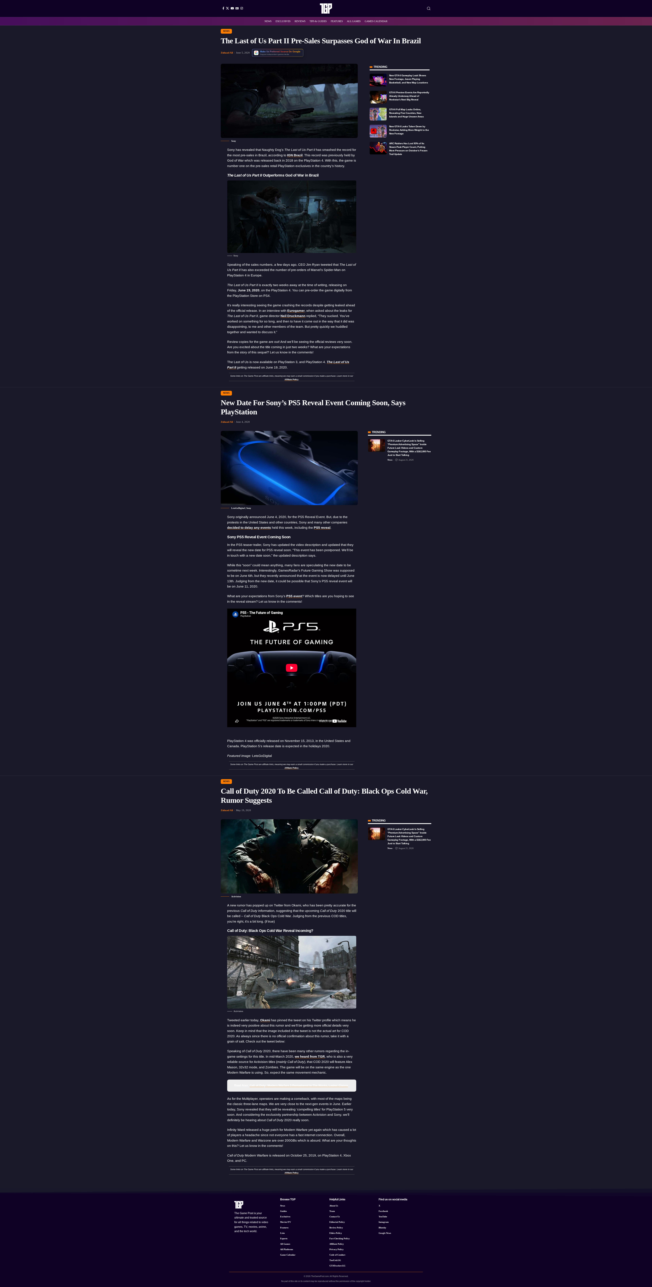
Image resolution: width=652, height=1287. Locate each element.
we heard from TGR (310, 1056)
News (226, 31)
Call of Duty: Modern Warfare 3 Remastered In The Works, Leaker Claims (299, 1085)
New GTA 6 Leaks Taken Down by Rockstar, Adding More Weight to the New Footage (409, 130)
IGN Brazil (295, 155)
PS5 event (294, 596)
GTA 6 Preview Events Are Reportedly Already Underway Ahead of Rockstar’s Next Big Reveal (409, 96)
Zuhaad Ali (227, 52)
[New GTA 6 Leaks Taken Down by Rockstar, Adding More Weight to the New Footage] (378, 131)
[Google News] (237, 8)
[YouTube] (232, 8)
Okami (265, 1020)
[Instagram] (242, 8)
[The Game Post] (326, 8)
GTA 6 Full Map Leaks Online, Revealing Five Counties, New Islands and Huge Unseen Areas (406, 113)
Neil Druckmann (292, 316)
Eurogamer (296, 310)
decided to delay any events (249, 527)
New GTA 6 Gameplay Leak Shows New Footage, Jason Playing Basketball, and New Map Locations (408, 79)
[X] (227, 8)
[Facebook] (223, 8)
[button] (428, 8)
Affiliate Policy (291, 379)
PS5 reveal (322, 527)
